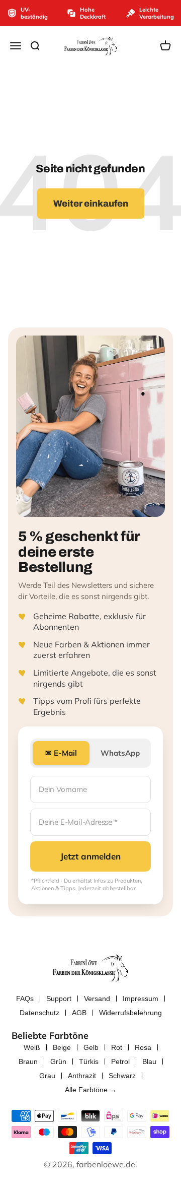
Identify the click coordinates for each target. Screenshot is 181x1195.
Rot (116, 1047)
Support (58, 998)
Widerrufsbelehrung (130, 1013)
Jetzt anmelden (90, 856)
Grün (58, 1061)
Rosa (143, 1047)
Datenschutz (39, 1013)
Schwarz (122, 1076)
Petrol (120, 1061)
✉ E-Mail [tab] (61, 753)
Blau (149, 1061)
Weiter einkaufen (90, 203)
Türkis (89, 1061)
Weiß (32, 1047)
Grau (47, 1076)
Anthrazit (82, 1076)
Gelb (91, 1047)
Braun (28, 1061)
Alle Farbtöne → (91, 1090)
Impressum (140, 998)
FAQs (25, 998)
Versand (97, 998)
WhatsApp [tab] (120, 753)
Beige (62, 1047)
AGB (79, 1013)
